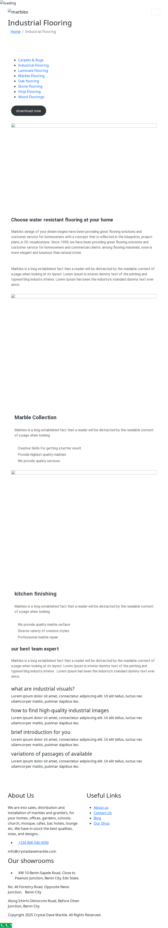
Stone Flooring (30, 86)
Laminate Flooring (33, 70)
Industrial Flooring (33, 65)
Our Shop (102, 823)
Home (15, 31)
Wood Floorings (31, 96)
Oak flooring (28, 81)
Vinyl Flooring (29, 91)
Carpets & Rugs (31, 60)
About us (101, 807)
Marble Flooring (31, 75)
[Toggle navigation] (155, 12)
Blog (97, 818)
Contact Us (103, 812)
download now (28, 110)
